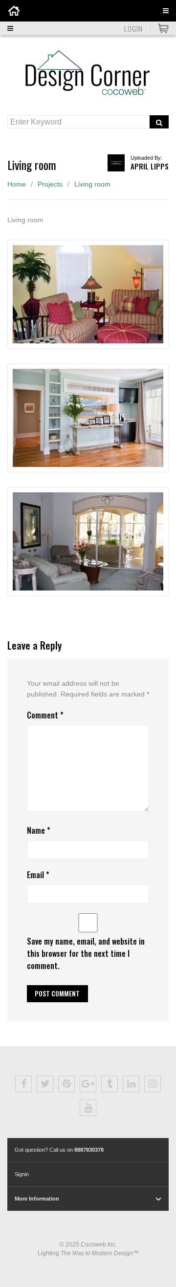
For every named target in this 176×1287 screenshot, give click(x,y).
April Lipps (150, 166)
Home (16, 184)
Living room (92, 184)
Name (38, 830)
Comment (45, 715)
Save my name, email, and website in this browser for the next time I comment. (86, 953)
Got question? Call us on (59, 1150)
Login (133, 28)
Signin (22, 1174)
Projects (50, 184)
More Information (37, 1199)
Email (38, 875)
